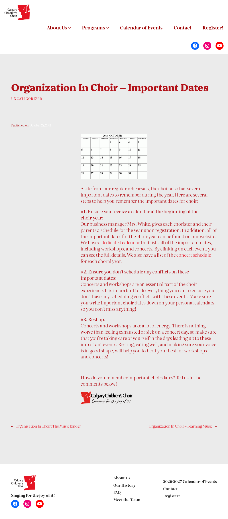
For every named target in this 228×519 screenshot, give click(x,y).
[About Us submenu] (69, 27)
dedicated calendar (121, 242)
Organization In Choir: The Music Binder (48, 426)
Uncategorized (26, 98)
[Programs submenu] (107, 27)
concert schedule (193, 254)
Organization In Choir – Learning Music (180, 426)
